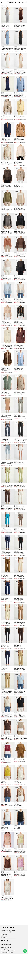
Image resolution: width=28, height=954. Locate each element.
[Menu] (1, 2)
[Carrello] (26, 2)
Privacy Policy (4, 950)
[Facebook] (2, 942)
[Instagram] (5, 942)
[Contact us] (25, 951)
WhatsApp (3, 938)
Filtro (4, 6)
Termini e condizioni (6, 948)
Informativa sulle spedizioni (7, 952)
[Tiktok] (7, 942)
